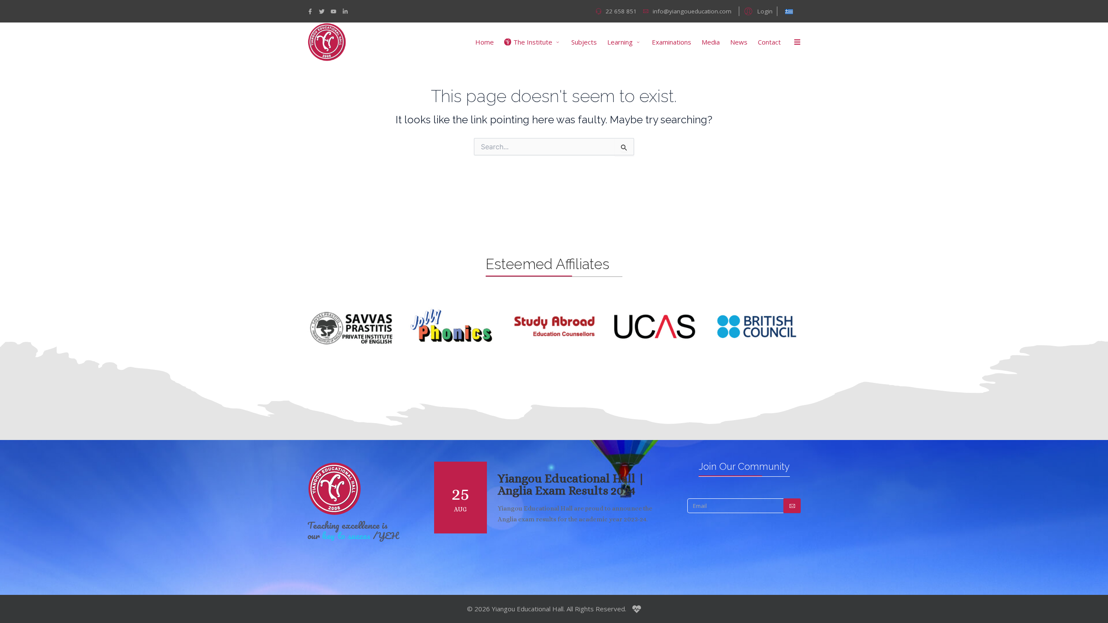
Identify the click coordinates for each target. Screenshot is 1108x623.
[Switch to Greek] (789, 11)
